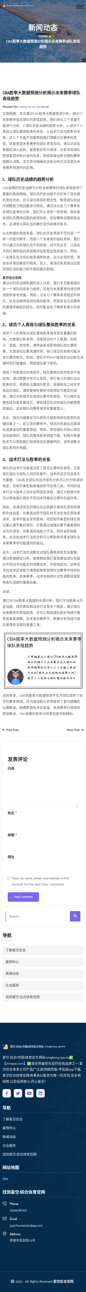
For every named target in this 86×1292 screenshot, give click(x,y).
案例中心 (12, 962)
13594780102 (18, 1210)
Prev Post (12, 730)
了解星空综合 (16, 950)
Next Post (73, 730)
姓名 (12, 813)
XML (6, 1179)
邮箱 (12, 835)
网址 (11, 857)
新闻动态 (12, 974)
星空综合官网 (63, 1281)
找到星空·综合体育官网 (23, 997)
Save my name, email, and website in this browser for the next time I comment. (40, 881)
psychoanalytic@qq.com (26, 1226)
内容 (11, 768)
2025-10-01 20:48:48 (34, 107)
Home (43, 36)
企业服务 (12, 985)
